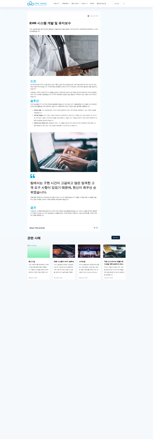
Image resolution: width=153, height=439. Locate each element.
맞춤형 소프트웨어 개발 (34, 399)
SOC (79, 422)
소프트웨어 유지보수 (34, 404)
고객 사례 (56, 438)
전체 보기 (116, 237)
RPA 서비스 (56, 413)
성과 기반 (106, 413)
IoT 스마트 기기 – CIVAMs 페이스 (88, 399)
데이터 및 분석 (57, 404)
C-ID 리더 (81, 413)
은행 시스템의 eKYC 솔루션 (64, 262)
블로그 (80, 438)
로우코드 (55, 417)
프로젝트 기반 (107, 399)
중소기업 (32, 262)
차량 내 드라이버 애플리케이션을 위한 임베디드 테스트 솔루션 (113, 264)
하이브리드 (106, 408)
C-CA (79, 417)
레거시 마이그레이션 (33, 408)
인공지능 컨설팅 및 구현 (60, 408)
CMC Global (31, 438)
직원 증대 (106, 404)
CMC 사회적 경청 (83, 404)
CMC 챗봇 (81, 408)
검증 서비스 (31, 413)
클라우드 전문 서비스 (59, 399)
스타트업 (82, 262)
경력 (104, 438)
